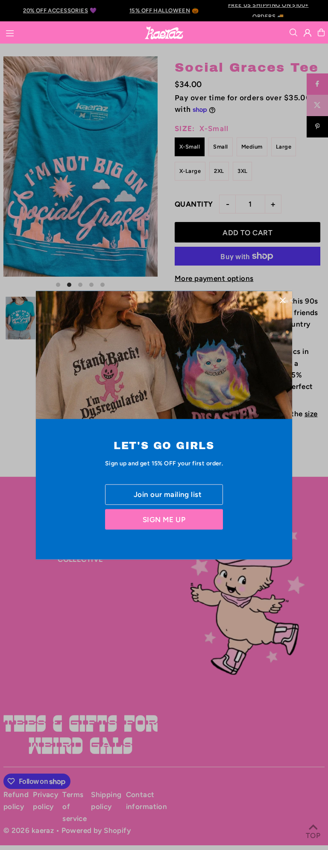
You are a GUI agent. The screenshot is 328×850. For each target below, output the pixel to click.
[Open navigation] (70, 32)
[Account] (307, 33)
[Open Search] (293, 32)
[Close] (282, 300)
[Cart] (321, 32)
